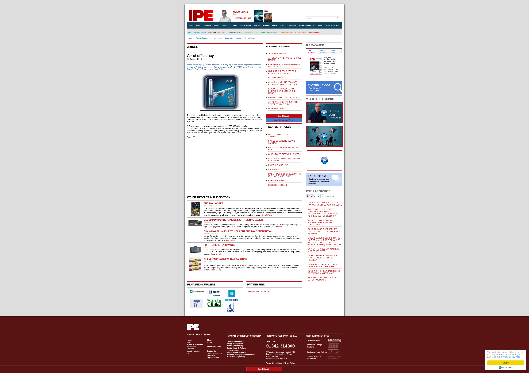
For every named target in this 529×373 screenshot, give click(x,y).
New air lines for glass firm (283, 97)
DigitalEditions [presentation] (323, 51)
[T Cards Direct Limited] (232, 300)
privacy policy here (510, 357)
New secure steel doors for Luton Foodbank (323, 279)
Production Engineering (217, 32)
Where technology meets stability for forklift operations (322, 222)
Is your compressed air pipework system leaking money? (282, 91)
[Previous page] (312, 196)
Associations (245, 25)
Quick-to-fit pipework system (284, 154)
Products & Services (195, 344)
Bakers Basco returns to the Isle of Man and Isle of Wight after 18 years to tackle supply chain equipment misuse (325, 241)
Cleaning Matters (313, 341)
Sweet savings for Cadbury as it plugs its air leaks (284, 175)
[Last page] (322, 196)
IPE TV (209, 342)
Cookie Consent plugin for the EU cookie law (505, 367)
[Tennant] (232, 296)
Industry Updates (278, 25)
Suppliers (207, 25)
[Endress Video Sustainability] (324, 122)
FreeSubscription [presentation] (312, 51)
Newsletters (212, 355)
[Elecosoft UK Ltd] (197, 292)
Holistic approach (278, 185)
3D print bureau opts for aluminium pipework (282, 72)
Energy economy (277, 180)
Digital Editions (213, 358)
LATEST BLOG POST (243, 18)
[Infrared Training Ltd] (196, 308)
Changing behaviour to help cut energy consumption (238, 231)
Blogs (235, 25)
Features (226, 25)
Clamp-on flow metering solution (225, 259)
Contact (320, 25)
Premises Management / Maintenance (293, 32)
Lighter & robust (277, 109)
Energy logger (213, 203)
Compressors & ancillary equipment (227, 38)
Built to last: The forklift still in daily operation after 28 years (324, 231)
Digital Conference (306, 25)
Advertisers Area (332, 25)
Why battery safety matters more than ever (323, 250)
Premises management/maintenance (241, 355)
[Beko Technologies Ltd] (230, 312)
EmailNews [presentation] (333, 51)
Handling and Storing (235, 346)
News (198, 25)
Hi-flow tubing (276, 78)
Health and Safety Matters (317, 352)
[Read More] (267, 215)
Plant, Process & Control (197, 32)
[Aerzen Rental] (214, 295)
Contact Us (211, 351)
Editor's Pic (191, 347)
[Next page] (318, 196)
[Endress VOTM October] (324, 146)
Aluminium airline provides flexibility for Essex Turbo (283, 83)
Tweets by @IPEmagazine (257, 291)
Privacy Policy (289, 363)
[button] (284, 116)
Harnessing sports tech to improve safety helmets (323, 265)
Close (506, 362)
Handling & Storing (251, 32)
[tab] (312, 51)
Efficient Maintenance (235, 341)
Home (190, 25)
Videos (216, 25)
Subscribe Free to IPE (215, 353)
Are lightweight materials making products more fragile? (322, 257)
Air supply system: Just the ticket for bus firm (283, 103)
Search (310, 19)
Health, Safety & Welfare (269, 32)
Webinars (292, 25)
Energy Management (235, 32)
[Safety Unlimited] (214, 306)
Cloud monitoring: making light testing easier (233, 220)
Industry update (314, 32)
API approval (275, 169)
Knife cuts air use (278, 165)
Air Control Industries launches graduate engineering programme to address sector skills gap (323, 212)
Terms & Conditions (274, 363)
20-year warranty (278, 53)
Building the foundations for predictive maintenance (324, 272)
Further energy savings (219, 245)
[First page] (308, 196)
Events (266, 25)
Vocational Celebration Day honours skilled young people (325, 204)
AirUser (257, 25)
